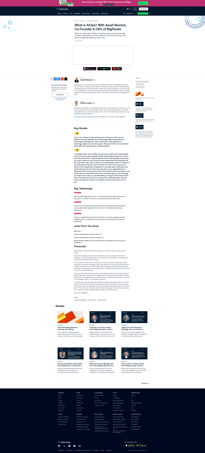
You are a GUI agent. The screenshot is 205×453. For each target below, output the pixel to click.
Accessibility (95, 450)
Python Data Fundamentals (102, 422)
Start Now (142, 3)
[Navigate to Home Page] (62, 9)
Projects (78, 405)
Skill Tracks (79, 398)
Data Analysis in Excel (82, 427)
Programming (61, 424)
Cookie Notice (69, 450)
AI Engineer (134, 424)
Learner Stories (117, 405)
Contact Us (61, 410)
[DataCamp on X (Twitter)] (64, 446)
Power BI (133, 405)
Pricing (96, 398)
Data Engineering (62, 422)
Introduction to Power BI (82, 424)
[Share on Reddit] (62, 78)
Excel (132, 408)
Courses (78, 400)
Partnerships (61, 405)
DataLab (78, 410)
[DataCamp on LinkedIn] (69, 446)
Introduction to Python (82, 417)
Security (102, 450)
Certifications (79, 403)
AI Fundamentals (99, 417)
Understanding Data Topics (102, 431)
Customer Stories (99, 405)
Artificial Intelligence (92, 21)
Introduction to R (80, 422)
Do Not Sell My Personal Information (83, 450)
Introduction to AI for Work (83, 429)
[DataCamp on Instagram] (80, 446)
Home (76, 21)
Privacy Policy (61, 450)
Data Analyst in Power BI (119, 424)
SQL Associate (135, 419)
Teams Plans (98, 400)
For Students (116, 398)
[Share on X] (65, 78)
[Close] (202, 3)
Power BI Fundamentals (101, 424)
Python (133, 395)
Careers (60, 400)
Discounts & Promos (118, 400)
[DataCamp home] (69, 442)
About (59, 395)
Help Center (61, 408)
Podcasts (82, 21)
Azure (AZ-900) (135, 429)
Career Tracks (80, 395)
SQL (132, 400)
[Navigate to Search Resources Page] (124, 13)
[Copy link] (51, 78)
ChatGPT (133, 410)
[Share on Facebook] (58, 78)
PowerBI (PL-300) (135, 427)
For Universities (117, 408)
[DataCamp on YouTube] (74, 446)
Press (59, 398)
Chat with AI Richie (80, 117)
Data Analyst (134, 417)
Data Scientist (135, 422)
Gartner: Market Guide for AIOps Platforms (87, 234)
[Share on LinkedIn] (55, 78)
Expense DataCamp (118, 403)
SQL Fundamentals (100, 419)
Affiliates (60, 403)
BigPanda (77, 231)
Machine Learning (63, 419)
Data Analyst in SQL (118, 417)
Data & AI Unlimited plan (101, 403)
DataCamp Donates (118, 410)
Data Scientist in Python (119, 419)
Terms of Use (109, 450)
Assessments (79, 408)
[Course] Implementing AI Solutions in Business (88, 237)
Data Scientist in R (118, 422)
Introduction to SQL (81, 419)
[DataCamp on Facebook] (59, 446)
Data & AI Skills (99, 395)
